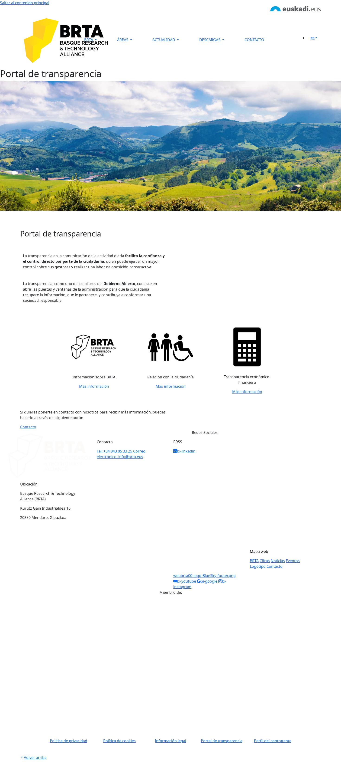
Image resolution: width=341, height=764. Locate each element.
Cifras (265, 560)
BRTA (254, 560)
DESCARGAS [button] (210, 39)
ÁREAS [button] (123, 39)
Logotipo (258, 566)
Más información (94, 386)
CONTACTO (254, 39)
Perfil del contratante (272, 740)
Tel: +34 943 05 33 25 (114, 451)
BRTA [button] (89, 39)
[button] (316, 38)
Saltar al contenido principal (24, 2)
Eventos (293, 560)
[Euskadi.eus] (295, 8)
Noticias (278, 560)
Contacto (28, 427)
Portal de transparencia (221, 740)
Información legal (170, 740)
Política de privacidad (68, 740)
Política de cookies (119, 740)
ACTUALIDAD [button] (164, 39)
